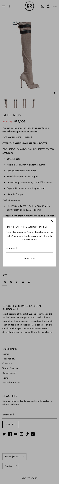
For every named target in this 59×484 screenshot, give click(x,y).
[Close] (52, 221)
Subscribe (29, 258)
